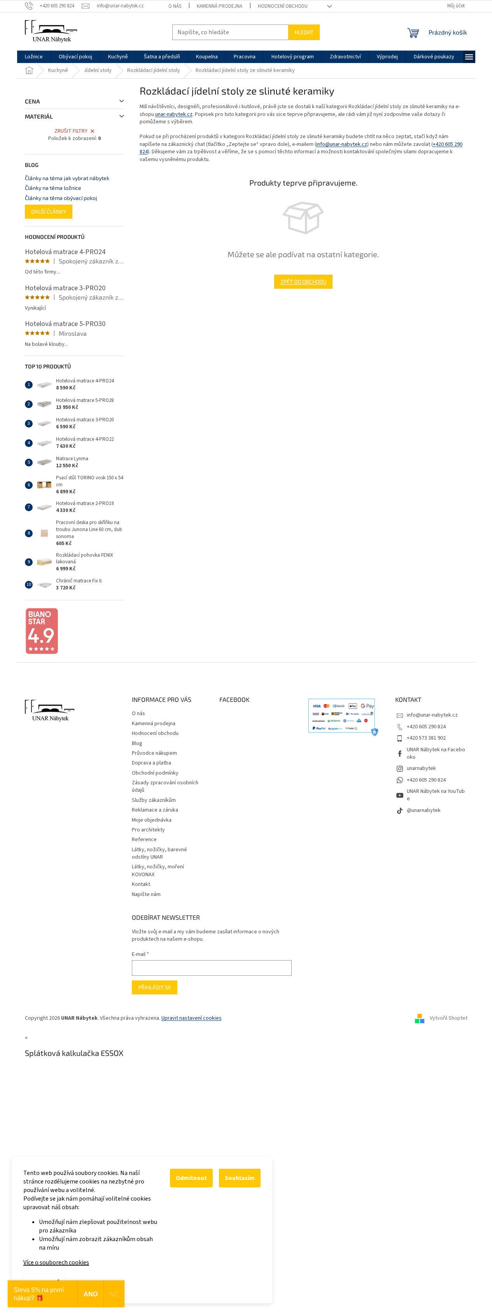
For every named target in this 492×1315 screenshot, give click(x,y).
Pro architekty (148, 830)
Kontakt (141, 884)
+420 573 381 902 (426, 738)
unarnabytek (421, 768)
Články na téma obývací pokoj (61, 198)
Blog (137, 743)
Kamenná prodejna (219, 6)
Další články (48, 211)
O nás (174, 6)
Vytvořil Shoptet (448, 1018)
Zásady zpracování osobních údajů (165, 786)
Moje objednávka (152, 820)
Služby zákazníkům (154, 800)
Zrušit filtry (71, 131)
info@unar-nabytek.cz (341, 144)
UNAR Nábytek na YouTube (436, 795)
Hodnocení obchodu (283, 6)
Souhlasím (240, 1178)
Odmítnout (191, 1178)
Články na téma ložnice (53, 188)
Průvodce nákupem (154, 753)
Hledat (303, 32)
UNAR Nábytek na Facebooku (436, 753)
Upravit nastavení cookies (191, 1018)
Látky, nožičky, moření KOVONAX (158, 870)
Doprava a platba (151, 763)
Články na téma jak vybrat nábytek (67, 178)
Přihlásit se (154, 987)
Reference (144, 839)
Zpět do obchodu (303, 281)
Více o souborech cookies (56, 1262)
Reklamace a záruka (155, 810)
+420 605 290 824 (426, 727)
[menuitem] (34, 57)
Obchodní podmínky (155, 773)
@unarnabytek (424, 810)
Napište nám (146, 894)
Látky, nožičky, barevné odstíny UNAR (159, 853)
